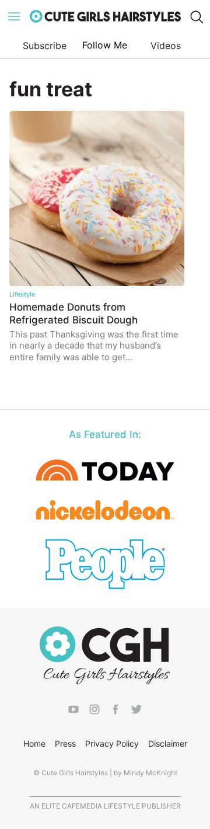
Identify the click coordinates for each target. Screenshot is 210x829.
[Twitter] (136, 711)
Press (65, 743)
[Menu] (14, 16)
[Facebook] (115, 711)
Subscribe (44, 45)
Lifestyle (22, 294)
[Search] (196, 16)
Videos (165, 45)
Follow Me (104, 45)
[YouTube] (73, 711)
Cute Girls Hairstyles (105, 16)
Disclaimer (167, 743)
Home (34, 743)
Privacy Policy (112, 743)
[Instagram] (94, 711)
